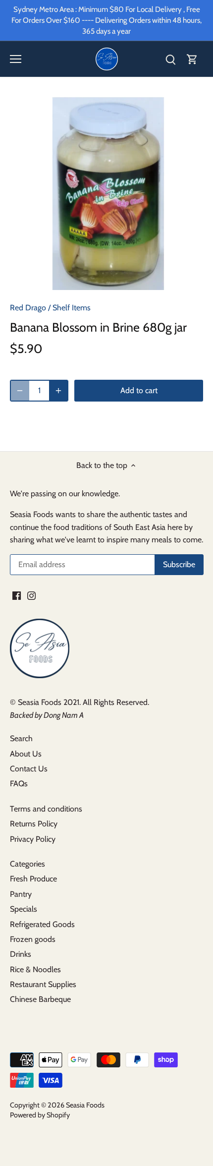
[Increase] (58, 390)
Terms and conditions (46, 809)
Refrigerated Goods (42, 924)
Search (21, 738)
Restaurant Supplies (43, 984)
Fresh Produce (33, 878)
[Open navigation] (15, 59)
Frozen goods (32, 939)
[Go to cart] (192, 59)
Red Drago (28, 307)
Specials (23, 909)
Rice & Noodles (35, 969)
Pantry (21, 894)
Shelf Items (72, 307)
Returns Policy (33, 823)
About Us (26, 753)
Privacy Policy (32, 839)
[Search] (170, 59)
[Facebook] (16, 594)
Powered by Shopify (40, 1114)
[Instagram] (31, 594)
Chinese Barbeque (40, 999)
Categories (27, 864)
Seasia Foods (85, 1105)
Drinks (20, 954)
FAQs (19, 783)
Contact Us (29, 768)
